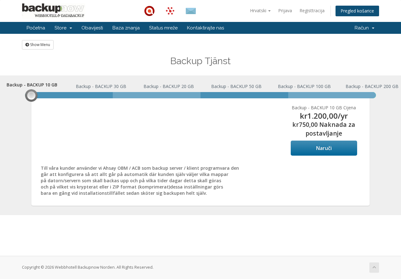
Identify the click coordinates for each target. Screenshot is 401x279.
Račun (363, 28)
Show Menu (39, 44)
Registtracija (312, 10)
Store (62, 28)
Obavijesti (92, 28)
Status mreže (163, 28)
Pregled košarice (357, 11)
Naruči (324, 148)
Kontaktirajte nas (205, 28)
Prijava (285, 10)
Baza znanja (126, 28)
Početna (36, 28)
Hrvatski (259, 10)
